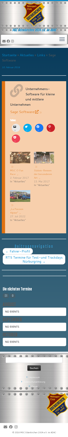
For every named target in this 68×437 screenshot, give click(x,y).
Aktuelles (27, 55)
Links (41, 55)
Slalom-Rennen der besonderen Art (43, 174)
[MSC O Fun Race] (20, 160)
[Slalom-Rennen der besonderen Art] (44, 160)
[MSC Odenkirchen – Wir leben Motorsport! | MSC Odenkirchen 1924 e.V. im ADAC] (34, 14)
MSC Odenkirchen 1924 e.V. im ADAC (38, 432)
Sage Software (22, 111)
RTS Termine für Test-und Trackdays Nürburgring (34, 259)
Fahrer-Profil (17, 251)
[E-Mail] (4, 41)
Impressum (34, 377)
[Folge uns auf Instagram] (13, 41)
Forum (35, 386)
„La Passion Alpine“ (16, 211)
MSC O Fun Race (16, 172)
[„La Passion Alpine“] (20, 198)
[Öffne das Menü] (62, 39)
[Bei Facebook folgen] (9, 41)
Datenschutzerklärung (34, 381)
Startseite (9, 55)
